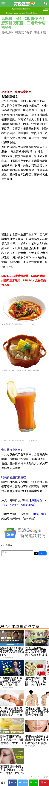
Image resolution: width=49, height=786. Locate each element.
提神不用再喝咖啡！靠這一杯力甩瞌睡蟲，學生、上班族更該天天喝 (12, 741)
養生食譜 (40, 32)
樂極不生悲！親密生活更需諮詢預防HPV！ (12, 652)
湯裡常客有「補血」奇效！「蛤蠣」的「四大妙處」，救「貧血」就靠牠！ (37, 685)
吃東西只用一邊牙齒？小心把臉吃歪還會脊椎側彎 (37, 711)
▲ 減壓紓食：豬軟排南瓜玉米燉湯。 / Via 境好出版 (20, 370)
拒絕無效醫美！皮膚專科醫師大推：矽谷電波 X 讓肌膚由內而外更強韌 (37, 741)
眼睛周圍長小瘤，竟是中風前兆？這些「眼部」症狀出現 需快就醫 (12, 771)
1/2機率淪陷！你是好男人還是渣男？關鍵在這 (11, 681)
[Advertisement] (24, 59)
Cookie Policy (31, 13)
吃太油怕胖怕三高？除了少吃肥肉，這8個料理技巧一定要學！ (36, 653)
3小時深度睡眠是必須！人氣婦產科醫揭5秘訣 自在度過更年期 (12, 713)
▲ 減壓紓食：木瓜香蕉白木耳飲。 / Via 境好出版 (19, 440)
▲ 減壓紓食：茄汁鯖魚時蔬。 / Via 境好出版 (17, 324)
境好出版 (39, 514)
